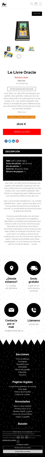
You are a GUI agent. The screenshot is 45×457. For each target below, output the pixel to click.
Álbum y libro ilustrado (22, 406)
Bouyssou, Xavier (21, 77)
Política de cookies (22, 394)
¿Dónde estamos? (11, 280)
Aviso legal (22, 389)
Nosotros (22, 375)
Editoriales (22, 372)
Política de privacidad (22, 392)
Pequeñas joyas (22, 364)
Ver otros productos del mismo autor (21, 89)
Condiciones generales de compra (22, 386)
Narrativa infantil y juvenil (22, 411)
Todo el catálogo (22, 359)
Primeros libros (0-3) (23, 409)
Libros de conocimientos (22, 414)
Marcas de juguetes (22, 370)
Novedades (22, 362)
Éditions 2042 (21, 80)
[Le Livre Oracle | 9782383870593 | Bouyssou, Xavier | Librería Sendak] (22, 30)
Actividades (22, 367)
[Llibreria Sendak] (4, 4)
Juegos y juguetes (22, 417)
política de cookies (9, 440)
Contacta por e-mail (11, 323)
